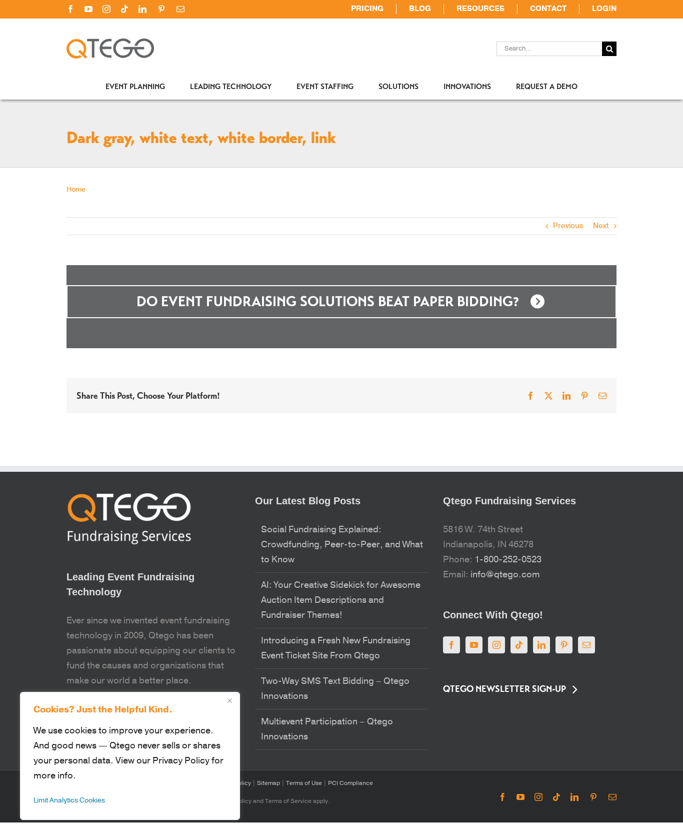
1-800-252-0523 (508, 559)
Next (601, 226)
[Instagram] (496, 644)
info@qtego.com (505, 574)
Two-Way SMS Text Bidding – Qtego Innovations (335, 688)
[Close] (230, 700)
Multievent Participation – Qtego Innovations (327, 729)
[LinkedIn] (541, 644)
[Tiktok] (519, 644)
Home (76, 189)
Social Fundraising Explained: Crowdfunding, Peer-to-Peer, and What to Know (342, 544)
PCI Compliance (349, 783)
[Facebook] (451, 644)
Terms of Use (303, 783)
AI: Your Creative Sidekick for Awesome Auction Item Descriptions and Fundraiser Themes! (340, 600)
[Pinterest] (564, 644)
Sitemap (268, 783)
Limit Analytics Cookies (69, 800)
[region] (130, 756)
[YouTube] (474, 644)
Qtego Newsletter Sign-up (504, 688)
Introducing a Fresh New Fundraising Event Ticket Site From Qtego (335, 648)
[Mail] (586, 644)
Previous (568, 226)
